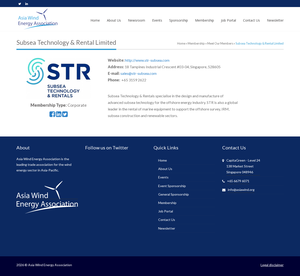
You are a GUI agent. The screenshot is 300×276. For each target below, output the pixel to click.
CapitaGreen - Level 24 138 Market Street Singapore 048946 (243, 166)
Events (163, 177)
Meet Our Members (220, 43)
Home (181, 43)
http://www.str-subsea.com (147, 60)
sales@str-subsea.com (138, 73)
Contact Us (166, 220)
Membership (196, 43)
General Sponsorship (173, 194)
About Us (165, 169)
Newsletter (166, 228)
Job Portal (165, 211)
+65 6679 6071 (238, 181)
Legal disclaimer (272, 265)
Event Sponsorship (172, 186)
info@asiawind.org (241, 190)
